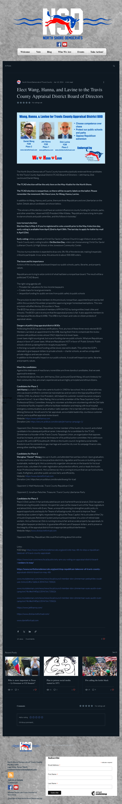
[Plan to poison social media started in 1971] (61, 666)
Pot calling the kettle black (96, 680)
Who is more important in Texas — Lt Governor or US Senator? (22, 681)
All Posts (8, 66)
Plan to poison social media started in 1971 (59, 681)
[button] (38, 51)
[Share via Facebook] (18, 631)
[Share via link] (35, 631)
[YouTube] (64, 44)
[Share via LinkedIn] (30, 631)
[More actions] (103, 82)
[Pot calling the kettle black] (99, 666)
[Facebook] (59, 44)
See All (114, 652)
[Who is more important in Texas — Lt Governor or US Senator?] (22, 666)
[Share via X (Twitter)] (24, 631)
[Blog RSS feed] (11, 775)
